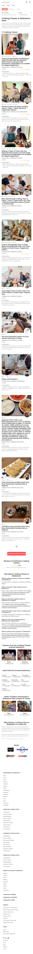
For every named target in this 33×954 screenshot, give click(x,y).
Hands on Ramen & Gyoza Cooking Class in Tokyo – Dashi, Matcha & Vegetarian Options (15, 108)
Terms (4, 949)
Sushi (4, 56)
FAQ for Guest (6, 914)
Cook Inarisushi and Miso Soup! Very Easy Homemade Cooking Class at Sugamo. (15, 484)
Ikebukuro (5, 881)
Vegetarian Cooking (8, 822)
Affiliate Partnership (8, 922)
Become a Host (7, 916)
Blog (4, 944)
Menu (13, 5)
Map (3, 5)
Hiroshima (5, 805)
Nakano (5, 886)
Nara (4, 798)
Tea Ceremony (6, 829)
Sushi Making (6, 812)
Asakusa (5, 875)
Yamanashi (6, 803)
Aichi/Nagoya (6, 790)
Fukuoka (5, 781)
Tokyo (15, 56)
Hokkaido (5, 784)
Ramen (4, 104)
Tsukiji (4, 884)
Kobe (4, 801)
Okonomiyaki (6, 196)
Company (5, 940)
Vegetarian (8, 56)
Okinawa (5, 796)
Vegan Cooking (6, 824)
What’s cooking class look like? (10, 909)
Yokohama (5, 792)
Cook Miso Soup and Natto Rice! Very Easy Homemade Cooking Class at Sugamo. (16, 528)
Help (4, 942)
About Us (5, 918)
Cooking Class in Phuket (9, 900)
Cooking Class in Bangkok (9, 894)
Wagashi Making (7, 816)
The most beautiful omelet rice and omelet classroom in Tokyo (15, 337)
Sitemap (5, 946)
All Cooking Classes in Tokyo (16, 553)
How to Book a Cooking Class (10, 907)
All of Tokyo (9, 13)
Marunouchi (6, 890)
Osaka (4, 779)
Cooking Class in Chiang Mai (10, 897)
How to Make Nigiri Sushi (9, 933)
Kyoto (4, 777)
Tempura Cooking (7, 814)
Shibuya (5, 879)
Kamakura (5, 794)
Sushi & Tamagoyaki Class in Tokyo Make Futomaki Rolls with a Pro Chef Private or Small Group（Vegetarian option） (16, 247)
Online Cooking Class (8, 912)
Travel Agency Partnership (9, 920)
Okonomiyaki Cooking (8, 840)
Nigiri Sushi (6, 931)
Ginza (23, 13)
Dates (8, 5)
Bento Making (6, 820)
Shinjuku (5, 873)
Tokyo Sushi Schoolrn (10, 379)
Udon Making (6, 844)
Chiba (4, 788)
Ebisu (4, 877)
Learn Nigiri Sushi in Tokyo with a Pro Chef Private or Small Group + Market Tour (16, 292)
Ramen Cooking (7, 818)
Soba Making (6, 826)
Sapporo (5, 786)
